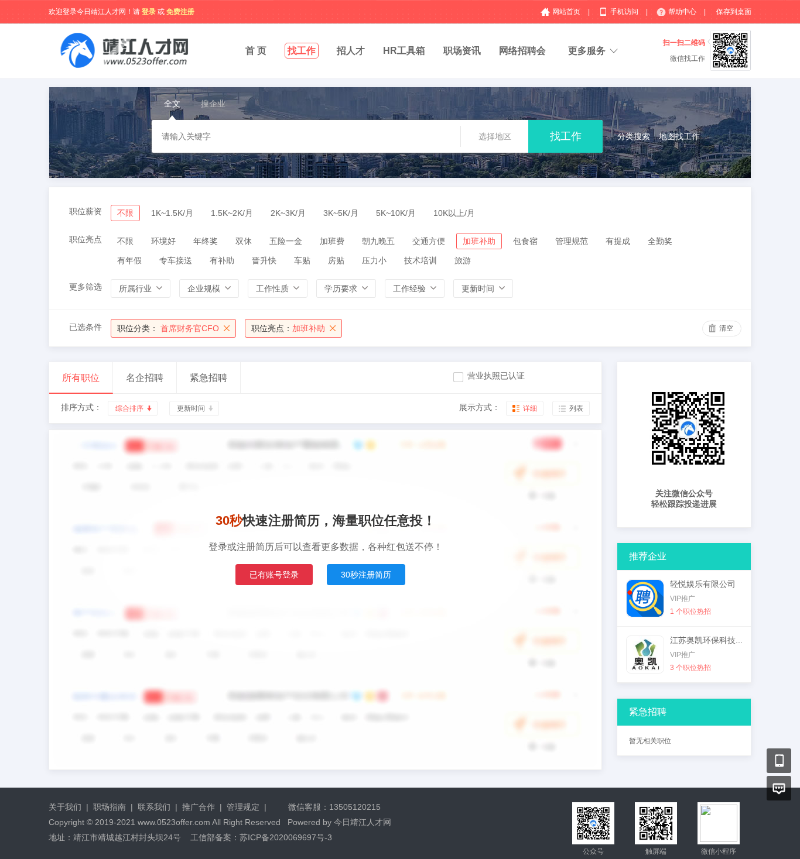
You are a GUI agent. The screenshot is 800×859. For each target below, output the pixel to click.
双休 (243, 241)
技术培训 (420, 260)
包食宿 (525, 241)
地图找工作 (679, 136)
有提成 (618, 241)
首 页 (255, 51)
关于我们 (65, 807)
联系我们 (154, 807)
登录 (149, 12)
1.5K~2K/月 (232, 213)
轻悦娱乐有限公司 (703, 584)
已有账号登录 (274, 574)
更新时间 (191, 408)
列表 (576, 408)
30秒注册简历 (366, 574)
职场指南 (109, 807)
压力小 (374, 260)
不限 (125, 213)
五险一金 (285, 241)
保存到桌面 (733, 12)
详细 (530, 408)
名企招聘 (144, 378)
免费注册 (180, 12)
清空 (726, 328)
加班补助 (479, 241)
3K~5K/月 (340, 213)
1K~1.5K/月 (172, 213)
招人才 (351, 51)
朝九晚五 (378, 241)
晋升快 (264, 260)
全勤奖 (660, 241)
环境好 (163, 241)
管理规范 (571, 241)
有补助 (222, 260)
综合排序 (129, 408)
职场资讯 (462, 51)
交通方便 (428, 241)
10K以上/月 (454, 213)
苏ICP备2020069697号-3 (286, 837)
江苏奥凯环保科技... (706, 640)
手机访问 (625, 12)
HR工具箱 (404, 51)
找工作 (302, 51)
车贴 (302, 260)
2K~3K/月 (288, 213)
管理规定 (243, 807)
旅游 (462, 260)
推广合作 (198, 807)
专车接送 (175, 260)
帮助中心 (683, 12)
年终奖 (205, 241)
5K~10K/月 (396, 213)
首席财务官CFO (168, 328)
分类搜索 (633, 136)
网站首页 (567, 12)
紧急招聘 (208, 378)
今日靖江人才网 (362, 822)
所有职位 (81, 378)
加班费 (332, 241)
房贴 (336, 260)
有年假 (129, 260)
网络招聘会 (522, 51)
